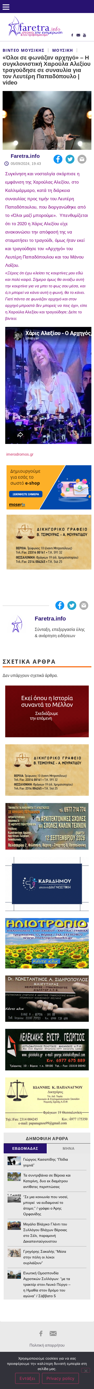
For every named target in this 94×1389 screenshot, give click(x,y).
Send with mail (82, 159)
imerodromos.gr (19, 454)
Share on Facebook (58, 159)
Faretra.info (25, 156)
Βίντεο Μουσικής (23, 50)
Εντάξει (27, 1378)
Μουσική (62, 50)
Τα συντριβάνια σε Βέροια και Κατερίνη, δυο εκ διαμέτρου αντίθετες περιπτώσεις (46, 1181)
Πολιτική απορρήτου (47, 1345)
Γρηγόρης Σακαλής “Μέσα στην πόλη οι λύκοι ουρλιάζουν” (44, 1257)
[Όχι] (85, 1370)
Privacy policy (60, 1378)
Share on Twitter (70, 159)
